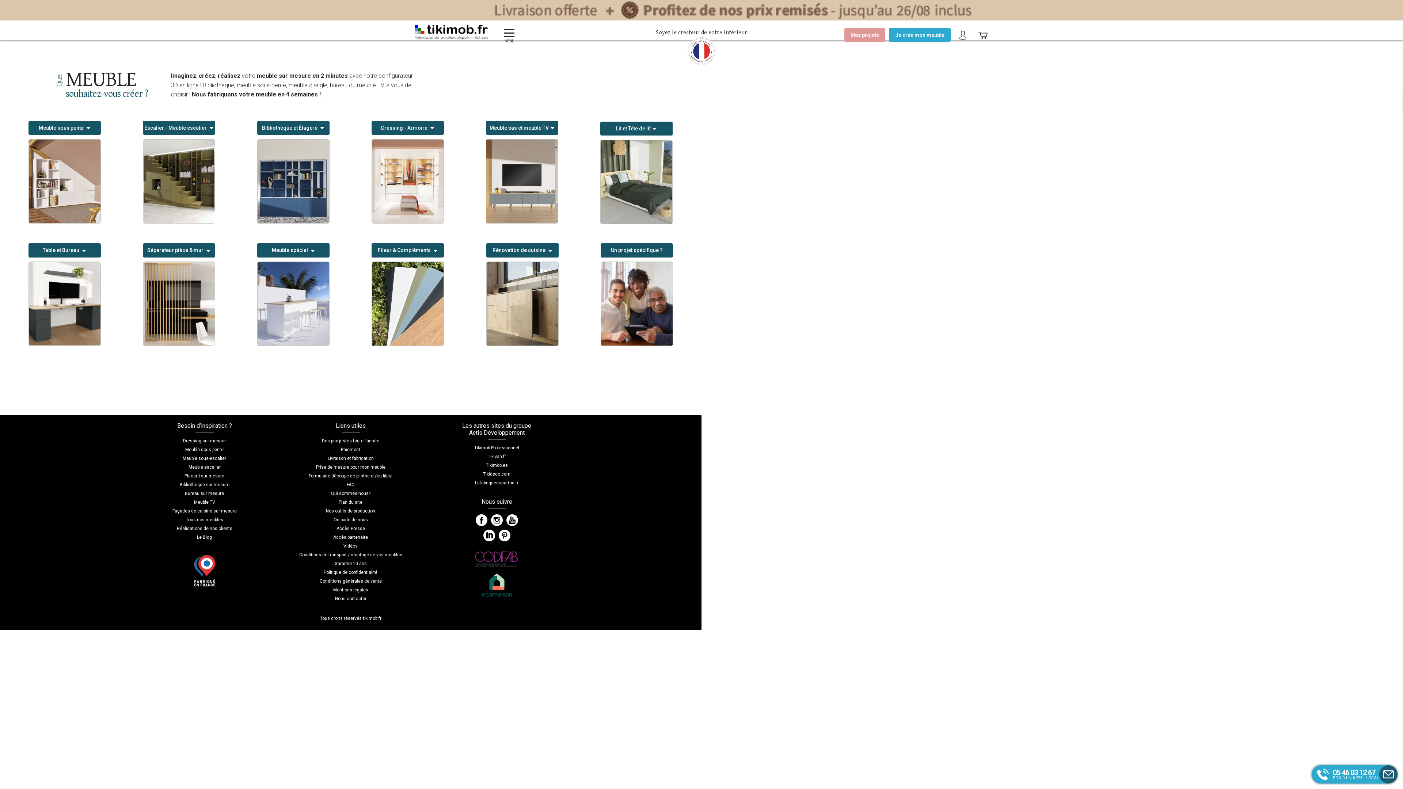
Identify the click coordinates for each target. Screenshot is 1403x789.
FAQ (351, 484)
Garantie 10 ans (351, 563)
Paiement (350, 449)
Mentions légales (350, 589)
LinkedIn (489, 535)
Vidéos (350, 546)
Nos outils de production (350, 511)
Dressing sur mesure (204, 440)
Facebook (481, 520)
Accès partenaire (350, 537)
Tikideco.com (496, 474)
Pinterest (504, 535)
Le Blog (204, 537)
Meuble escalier (205, 467)
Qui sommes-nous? (350, 493)
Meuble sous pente (204, 449)
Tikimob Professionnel (496, 447)
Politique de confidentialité (350, 572)
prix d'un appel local (1356, 774)
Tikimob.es (497, 465)
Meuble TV (204, 502)
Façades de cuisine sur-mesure (204, 511)
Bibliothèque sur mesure (204, 484)
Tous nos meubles (204, 519)
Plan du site (350, 502)
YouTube (512, 520)
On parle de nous (351, 519)
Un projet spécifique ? (637, 250)
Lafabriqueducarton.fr (496, 482)
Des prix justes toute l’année (350, 440)
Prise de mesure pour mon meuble (350, 467)
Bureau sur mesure (204, 493)
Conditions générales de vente (351, 581)
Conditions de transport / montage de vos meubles (350, 554)
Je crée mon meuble (919, 35)
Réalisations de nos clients (204, 528)
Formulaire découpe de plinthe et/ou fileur (351, 476)
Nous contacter (350, 598)
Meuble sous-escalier (204, 458)
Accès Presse (351, 528)
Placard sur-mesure (204, 476)
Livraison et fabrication (351, 458)
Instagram (497, 520)
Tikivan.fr (497, 456)
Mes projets (865, 35)
